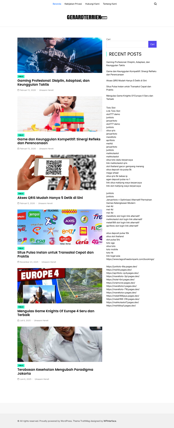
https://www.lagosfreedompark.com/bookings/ (130, 259)
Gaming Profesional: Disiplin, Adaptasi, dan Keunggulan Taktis (53, 82)
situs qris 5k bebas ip (117, 176)
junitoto (110, 117)
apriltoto (110, 140)
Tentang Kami (110, 3)
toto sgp (110, 242)
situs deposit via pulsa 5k (119, 169)
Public (20, 76)
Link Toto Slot (113, 111)
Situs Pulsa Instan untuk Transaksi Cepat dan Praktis (55, 254)
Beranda (57, 3)
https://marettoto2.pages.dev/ (121, 286)
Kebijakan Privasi (73, 3)
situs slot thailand (115, 236)
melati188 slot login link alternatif (122, 222)
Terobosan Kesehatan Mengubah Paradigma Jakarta (55, 371)
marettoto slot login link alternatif (123, 216)
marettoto (111, 137)
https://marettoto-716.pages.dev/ (122, 289)
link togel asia (113, 256)
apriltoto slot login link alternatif (122, 225)
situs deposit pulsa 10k (117, 233)
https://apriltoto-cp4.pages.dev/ (122, 273)
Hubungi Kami (92, 3)
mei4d (109, 143)
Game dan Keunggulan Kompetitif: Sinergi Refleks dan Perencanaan (58, 141)
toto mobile (112, 249)
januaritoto (111, 120)
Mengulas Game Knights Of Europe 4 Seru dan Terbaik (55, 313)
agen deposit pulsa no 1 (118, 179)
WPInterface (110, 421)
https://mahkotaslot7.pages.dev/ (122, 302)
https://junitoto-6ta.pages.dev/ (121, 266)
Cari (108, 39)
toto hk (109, 252)
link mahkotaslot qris (116, 163)
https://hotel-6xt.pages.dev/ (120, 279)
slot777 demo (113, 114)
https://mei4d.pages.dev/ (119, 269)
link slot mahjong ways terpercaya (123, 185)
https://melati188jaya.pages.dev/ (122, 295)
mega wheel (112, 172)
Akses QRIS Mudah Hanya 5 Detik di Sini (50, 197)
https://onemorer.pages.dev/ (120, 282)
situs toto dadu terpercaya (119, 159)
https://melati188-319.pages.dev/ (122, 299)
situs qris (110, 130)
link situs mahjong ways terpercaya (124, 182)
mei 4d (109, 206)
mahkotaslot (112, 153)
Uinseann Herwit (46, 90)
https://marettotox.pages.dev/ (121, 292)
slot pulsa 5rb (113, 239)
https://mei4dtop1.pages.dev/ (121, 305)
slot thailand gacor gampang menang (125, 166)
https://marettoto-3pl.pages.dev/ (122, 276)
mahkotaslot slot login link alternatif (124, 219)
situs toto (111, 246)
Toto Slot (110, 107)
